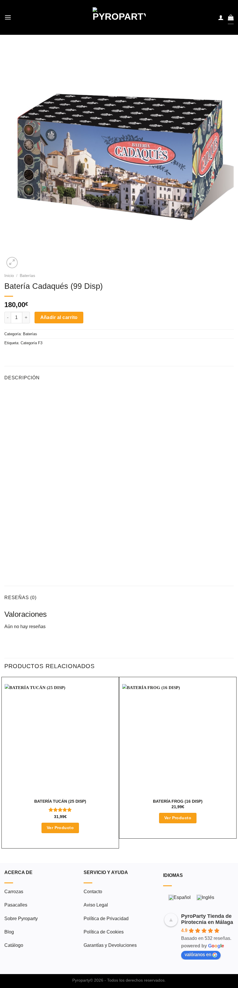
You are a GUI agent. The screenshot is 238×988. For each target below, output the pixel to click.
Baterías (27, 275)
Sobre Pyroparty (21, 918)
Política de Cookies (104, 931)
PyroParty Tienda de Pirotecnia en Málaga (207, 919)
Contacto (93, 891)
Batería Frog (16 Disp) (178, 801)
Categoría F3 (31, 343)
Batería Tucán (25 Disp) (60, 801)
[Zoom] (12, 262)
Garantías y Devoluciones (110, 945)
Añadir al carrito (59, 317)
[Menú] (7, 17)
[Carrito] (231, 17)
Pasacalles (15, 904)
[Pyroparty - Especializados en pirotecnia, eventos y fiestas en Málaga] (119, 17)
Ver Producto (60, 827)
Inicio (9, 275)
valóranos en (198, 954)
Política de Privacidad (106, 918)
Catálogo (13, 945)
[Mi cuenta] (221, 17)
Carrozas (13, 891)
